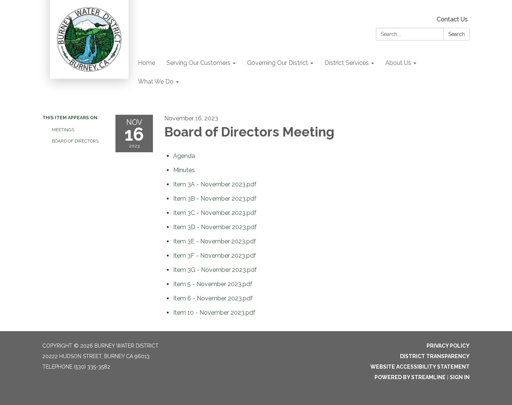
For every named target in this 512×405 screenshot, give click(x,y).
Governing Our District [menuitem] (277, 62)
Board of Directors (75, 141)
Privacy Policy (448, 346)
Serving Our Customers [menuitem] (198, 62)
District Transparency (435, 356)
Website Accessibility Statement (420, 367)
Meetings (63, 129)
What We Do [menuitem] (156, 81)
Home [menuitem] (146, 62)
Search (456, 34)
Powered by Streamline (410, 377)
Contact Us (452, 19)
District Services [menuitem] (347, 62)
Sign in (460, 377)
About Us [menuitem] (398, 62)
